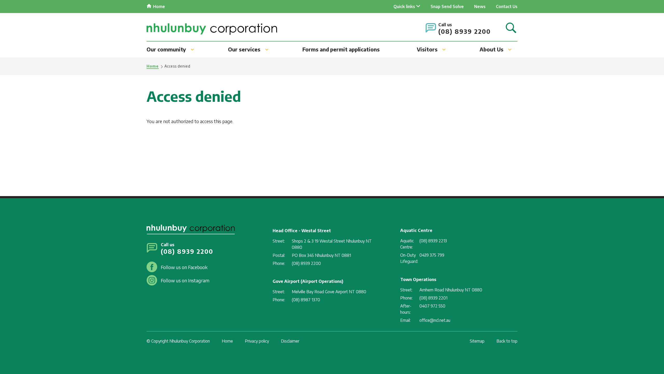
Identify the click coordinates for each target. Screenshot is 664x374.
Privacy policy (257, 341)
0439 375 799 (431, 255)
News (480, 6)
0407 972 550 (432, 306)
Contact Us (506, 6)
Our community (166, 49)
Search (510, 28)
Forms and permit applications (341, 49)
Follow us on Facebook (184, 267)
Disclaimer (290, 341)
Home (159, 6)
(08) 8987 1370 (306, 299)
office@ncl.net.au (434, 320)
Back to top (506, 341)
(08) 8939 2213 (433, 240)
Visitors (427, 49)
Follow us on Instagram (185, 280)
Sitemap (477, 341)
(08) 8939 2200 (464, 31)
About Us (491, 49)
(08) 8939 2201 (433, 297)
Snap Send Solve (447, 6)
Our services (244, 49)
